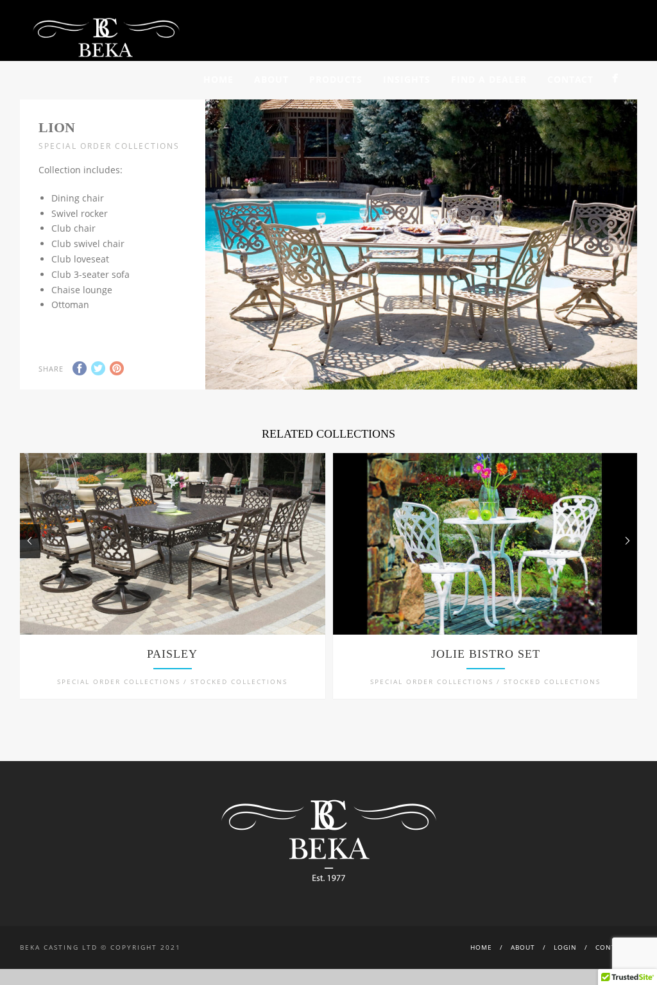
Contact (570, 79)
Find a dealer (489, 79)
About (271, 79)
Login (565, 947)
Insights (407, 79)
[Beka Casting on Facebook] (615, 78)
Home (218, 79)
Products (336, 79)
